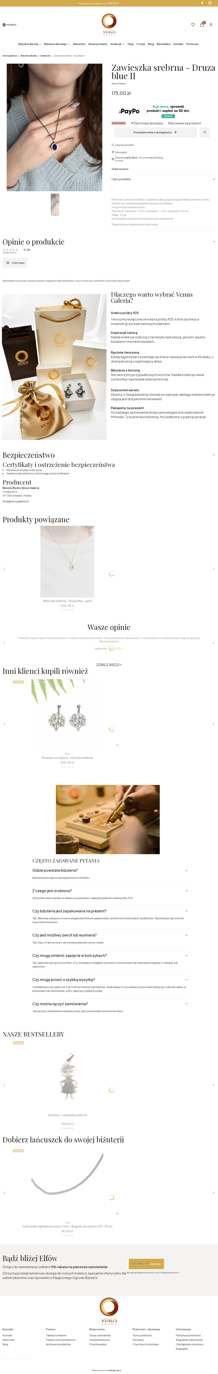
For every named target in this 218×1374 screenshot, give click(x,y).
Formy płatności (142, 1335)
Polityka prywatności (188, 1335)
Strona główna (10, 56)
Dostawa (138, 1339)
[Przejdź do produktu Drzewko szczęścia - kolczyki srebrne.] (67, 715)
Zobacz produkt (63, 1213)
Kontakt (7, 1335)
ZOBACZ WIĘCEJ (108, 664)
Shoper (26, 1359)
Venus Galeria (119, 83)
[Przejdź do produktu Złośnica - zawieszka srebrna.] (67, 1076)
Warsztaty (9, 1339)
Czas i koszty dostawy (146, 1344)
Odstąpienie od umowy (189, 1344)
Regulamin (182, 1348)
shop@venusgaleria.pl (16, 501)
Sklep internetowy (105, 1370)
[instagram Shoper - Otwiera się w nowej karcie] (210, 3)
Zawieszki (45, 56)
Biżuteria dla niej (29, 56)
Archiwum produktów (58, 1344)
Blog (5, 1344)
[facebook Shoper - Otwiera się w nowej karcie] (202, 3)
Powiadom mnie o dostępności (153, 132)
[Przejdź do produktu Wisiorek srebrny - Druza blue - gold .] (67, 562)
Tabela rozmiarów (56, 1335)
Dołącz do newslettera (146, 1264)
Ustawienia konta (99, 1339)
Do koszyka (65, 591)
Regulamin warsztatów (189, 1339)
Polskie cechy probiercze (60, 1339)
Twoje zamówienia (100, 1335)
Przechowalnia (97, 1344)
